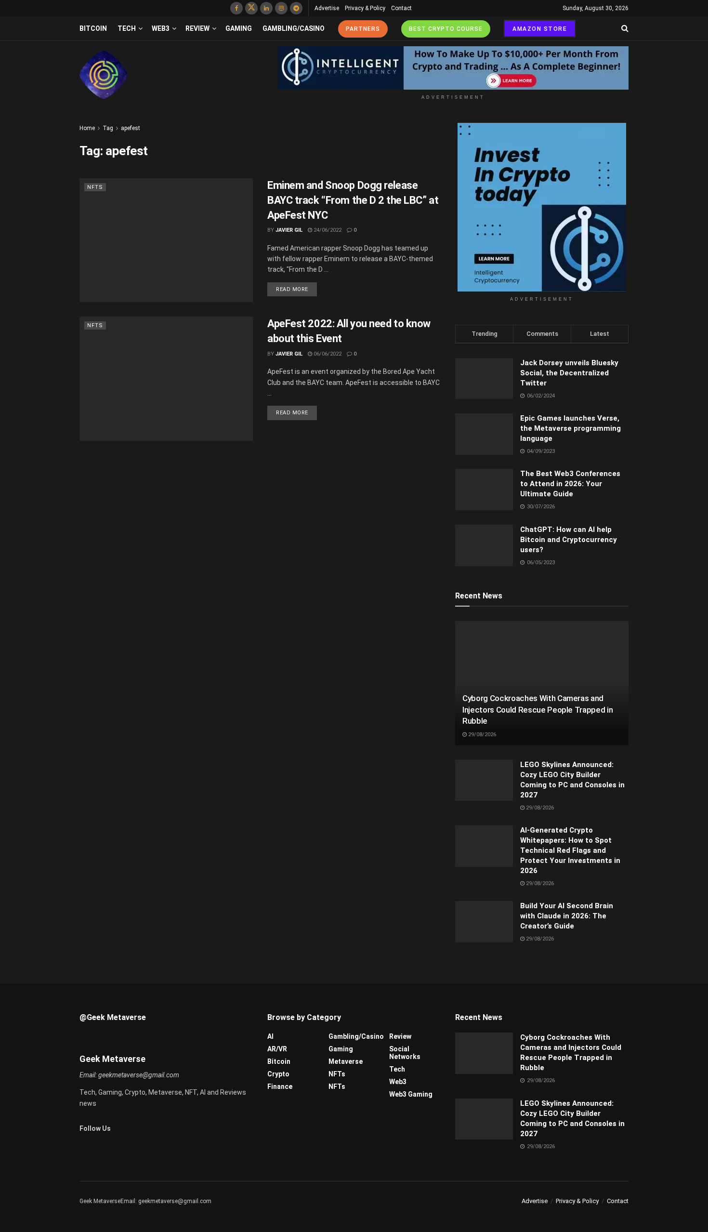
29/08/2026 (481, 734)
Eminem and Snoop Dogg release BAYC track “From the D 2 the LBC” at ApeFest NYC (352, 200)
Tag (108, 128)
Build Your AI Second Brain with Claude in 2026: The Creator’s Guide (566, 915)
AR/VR (277, 1049)
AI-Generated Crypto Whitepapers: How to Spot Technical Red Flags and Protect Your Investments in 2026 (570, 850)
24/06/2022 (326, 230)
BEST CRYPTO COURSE (446, 29)
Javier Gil (288, 230)
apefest (130, 128)
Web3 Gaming (411, 1094)
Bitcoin (93, 28)
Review (197, 28)
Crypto (278, 1074)
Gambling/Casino (293, 28)
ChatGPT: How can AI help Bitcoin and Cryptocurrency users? (568, 539)
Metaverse (345, 1061)
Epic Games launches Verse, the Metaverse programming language (570, 428)
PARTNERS (363, 29)
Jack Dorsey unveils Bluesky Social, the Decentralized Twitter (569, 372)
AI (270, 1036)
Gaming (238, 28)
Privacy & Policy (365, 8)
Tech (127, 28)
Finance (279, 1086)
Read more (292, 289)
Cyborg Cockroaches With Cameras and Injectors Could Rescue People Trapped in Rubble (537, 709)
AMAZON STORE (539, 29)
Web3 (161, 28)
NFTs (95, 187)
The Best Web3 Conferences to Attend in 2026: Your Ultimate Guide (570, 483)
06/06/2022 (326, 354)
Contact (401, 8)
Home (87, 128)
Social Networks (404, 1052)
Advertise (327, 8)
